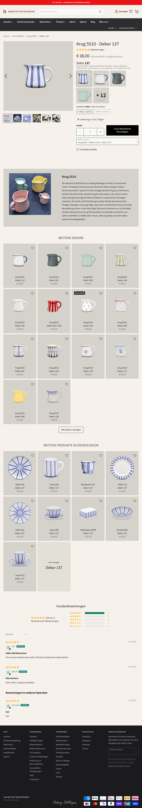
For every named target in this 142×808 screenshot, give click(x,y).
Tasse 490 (54, 530)
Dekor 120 (88, 325)
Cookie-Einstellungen (39, 756)
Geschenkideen (9, 748)
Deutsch (111, 28)
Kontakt (33, 736)
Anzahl (79, 125)
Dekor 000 (20, 325)
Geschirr (7, 21)
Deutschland (126, 28)
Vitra (58, 772)
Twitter (85, 748)
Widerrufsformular (37, 748)
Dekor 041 (20, 371)
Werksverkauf (61, 740)
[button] (83, 49)
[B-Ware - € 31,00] (102, 114)
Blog (93, 21)
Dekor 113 (20, 280)
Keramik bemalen (63, 748)
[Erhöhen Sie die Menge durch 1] (100, 132)
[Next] (70, 76)
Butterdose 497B (88, 530)
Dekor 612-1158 (54, 325)
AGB (31, 775)
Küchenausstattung (11, 740)
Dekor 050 (88, 280)
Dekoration (45, 21)
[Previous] (6, 76)
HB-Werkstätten (63, 736)
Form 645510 (18, 36)
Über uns (103, 21)
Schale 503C (122, 530)
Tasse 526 (54, 484)
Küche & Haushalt (25, 21)
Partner (59, 776)
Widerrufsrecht (36, 744)
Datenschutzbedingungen (119, 765)
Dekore (83, 21)
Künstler (59, 756)
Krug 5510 (31, 36)
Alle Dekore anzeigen (71, 429)
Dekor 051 (54, 280)
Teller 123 (122, 484)
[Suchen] (100, 11)
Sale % (72, 21)
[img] (12, 642)
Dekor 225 (54, 371)
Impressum (34, 779)
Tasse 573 (19, 575)
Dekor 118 (88, 371)
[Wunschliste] (131, 11)
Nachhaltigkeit (62, 764)
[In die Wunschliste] (32, 248)
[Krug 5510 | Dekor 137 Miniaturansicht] (7, 118)
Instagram (86, 740)
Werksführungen (63, 744)
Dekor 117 (122, 371)
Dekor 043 (122, 325)
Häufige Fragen (36, 740)
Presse (58, 768)
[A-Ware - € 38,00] (85, 114)
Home (6, 36)
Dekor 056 (20, 416)
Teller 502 (19, 484)
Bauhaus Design (63, 760)
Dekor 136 (54, 416)
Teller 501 (19, 530)
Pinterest (86, 744)
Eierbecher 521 (88, 484)
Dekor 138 (122, 280)
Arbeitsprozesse (62, 752)
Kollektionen (8, 752)
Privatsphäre (35, 752)
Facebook (86, 736)
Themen (60, 21)
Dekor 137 (20, 487)
